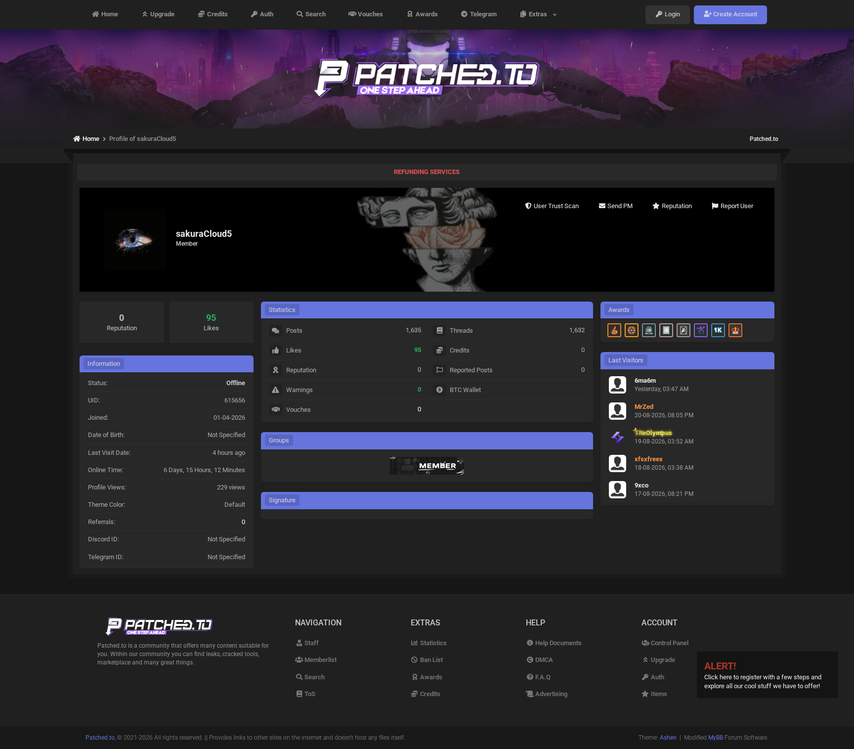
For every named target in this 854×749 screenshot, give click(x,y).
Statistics (433, 643)
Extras (539, 14)
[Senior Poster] (701, 330)
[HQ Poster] (718, 330)
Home (109, 14)
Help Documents (558, 643)
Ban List (431, 659)
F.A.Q (542, 677)
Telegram (483, 14)
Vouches (369, 14)
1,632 (577, 330)
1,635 (413, 330)
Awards (426, 14)
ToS (309, 694)
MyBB (715, 737)
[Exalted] (735, 330)
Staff (311, 643)
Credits (217, 14)
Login (671, 14)
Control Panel (668, 643)
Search (315, 14)
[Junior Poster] (666, 330)
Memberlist (320, 659)
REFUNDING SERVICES (427, 172)
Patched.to (764, 138)
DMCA (543, 659)
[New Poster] (649, 330)
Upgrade (161, 14)
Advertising (550, 694)
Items (658, 694)
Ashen (668, 737)
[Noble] (614, 330)
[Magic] (632, 330)
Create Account (734, 14)
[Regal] (683, 330)
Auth (265, 14)
